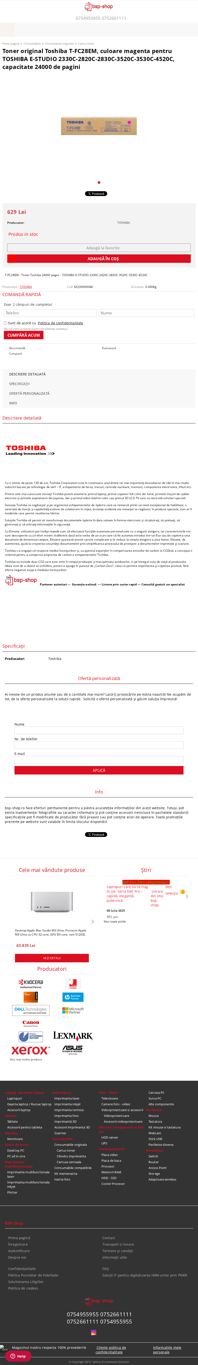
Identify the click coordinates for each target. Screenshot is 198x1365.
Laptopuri (14, 1098)
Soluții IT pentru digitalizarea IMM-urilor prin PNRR (144, 1275)
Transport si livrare (118, 1244)
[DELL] (30, 1010)
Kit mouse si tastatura (164, 1127)
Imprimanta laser (66, 1098)
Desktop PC (15, 1150)
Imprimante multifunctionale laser (28, 1174)
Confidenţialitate (22, 1268)
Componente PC (112, 1149)
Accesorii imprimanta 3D (72, 1127)
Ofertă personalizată (29, 393)
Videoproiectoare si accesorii (122, 1110)
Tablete (12, 1121)
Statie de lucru (16, 1144)
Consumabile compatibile (73, 1168)
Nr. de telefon (25, 739)
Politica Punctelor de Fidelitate (33, 1275)
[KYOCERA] (30, 983)
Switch (153, 1156)
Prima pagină (10, 43)
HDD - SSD (108, 1178)
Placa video (109, 1155)
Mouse (153, 1116)
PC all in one (16, 1156)
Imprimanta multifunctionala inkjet (28, 1184)
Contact (108, 1238)
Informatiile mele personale (167, 1349)
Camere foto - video (115, 1104)
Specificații (19, 383)
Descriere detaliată (27, 374)
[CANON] (30, 1023)
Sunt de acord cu (45, 323)
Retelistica (154, 1150)
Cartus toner (86, 43)
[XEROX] (30, 1050)
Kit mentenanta (65, 1173)
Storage (154, 1173)
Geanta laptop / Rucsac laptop (29, 1104)
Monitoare (15, 1139)
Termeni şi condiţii (117, 1251)
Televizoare (109, 1098)
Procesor (107, 1166)
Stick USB (155, 1139)
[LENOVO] (30, 997)
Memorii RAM (111, 1172)
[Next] (92, 921)
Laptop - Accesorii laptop (24, 1092)
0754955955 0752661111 (101, 18)
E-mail (19, 753)
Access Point (157, 1168)
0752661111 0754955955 (99, 1321)
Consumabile (32, 43)
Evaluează (109, 348)
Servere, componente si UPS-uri (122, 1129)
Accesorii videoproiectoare (123, 1121)
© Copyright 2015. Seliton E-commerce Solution (99, 1362)
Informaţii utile (114, 1257)
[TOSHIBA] (73, 983)
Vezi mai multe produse (26, 1059)
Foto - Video (108, 1092)
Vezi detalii (51, 958)
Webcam (154, 1133)
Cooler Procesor (113, 1184)
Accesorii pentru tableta (24, 1127)
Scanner (60, 1133)
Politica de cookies (23, 1288)
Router (153, 1162)
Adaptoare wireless (162, 1179)
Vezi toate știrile (115, 921)
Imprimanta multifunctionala (19, 1164)
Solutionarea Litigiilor (25, 1281)
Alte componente (161, 1104)
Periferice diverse (160, 1144)
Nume (19, 724)
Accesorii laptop (18, 1110)
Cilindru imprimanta (71, 1156)
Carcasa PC (156, 1092)
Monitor (11, 1133)
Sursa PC (154, 1098)
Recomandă (17, 348)
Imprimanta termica (69, 1110)
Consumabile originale (59, 43)
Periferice (154, 1110)
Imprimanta (61, 1092)
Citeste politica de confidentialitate (111, 1349)
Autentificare (19, 1251)
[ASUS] (73, 1050)
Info (13, 403)
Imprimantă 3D (65, 1121)
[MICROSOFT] (73, 1010)
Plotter (12, 1192)
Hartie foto (62, 1179)
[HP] (73, 997)
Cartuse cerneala (69, 1162)
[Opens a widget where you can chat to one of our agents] (18, 1357)
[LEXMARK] (73, 1037)
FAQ (105, 1268)
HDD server (109, 1137)
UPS (104, 1143)
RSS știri (112, 917)
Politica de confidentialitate (60, 323)
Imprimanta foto (66, 1116)
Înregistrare (18, 1244)
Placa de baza (111, 1160)
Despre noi (17, 1257)
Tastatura (155, 1121)
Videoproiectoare (116, 1116)
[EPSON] (30, 1037)
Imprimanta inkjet (67, 1104)
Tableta (11, 1116)
